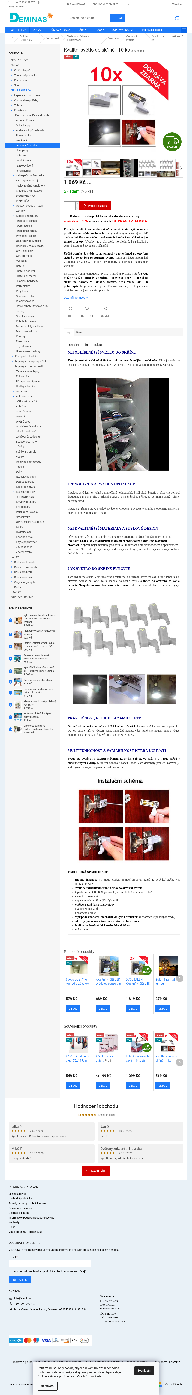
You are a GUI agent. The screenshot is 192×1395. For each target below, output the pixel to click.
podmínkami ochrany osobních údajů (64, 1271)
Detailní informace (74, 297)
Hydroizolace (23, 531)
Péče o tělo (20, 80)
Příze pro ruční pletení (28, 381)
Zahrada (19, 105)
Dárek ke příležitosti (25, 567)
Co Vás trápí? (22, 70)
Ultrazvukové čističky (28, 351)
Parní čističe (23, 286)
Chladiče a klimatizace (29, 190)
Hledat (117, 17)
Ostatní (20, 416)
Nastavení (47, 1386)
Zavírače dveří (24, 546)
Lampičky (22, 150)
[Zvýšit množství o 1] (77, 204)
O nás (12, 1226)
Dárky (17, 587)
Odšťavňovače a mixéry (29, 205)
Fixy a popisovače (26, 542)
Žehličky (21, 210)
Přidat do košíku (97, 205)
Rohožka (21, 406)
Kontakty (14, 1222)
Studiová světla (25, 296)
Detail (73, 1085)
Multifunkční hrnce (27, 331)
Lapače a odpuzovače (27, 95)
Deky (19, 471)
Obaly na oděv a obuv (28, 461)
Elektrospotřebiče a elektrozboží (33, 115)
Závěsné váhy (24, 551)
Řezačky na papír (26, 476)
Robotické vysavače (27, 321)
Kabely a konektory (27, 215)
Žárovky (21, 155)
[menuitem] (17, 30)
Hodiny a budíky (25, 386)
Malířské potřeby (25, 491)
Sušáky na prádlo (26, 451)
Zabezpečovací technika (30, 175)
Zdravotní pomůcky (25, 75)
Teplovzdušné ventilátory (30, 185)
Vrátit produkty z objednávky (25, 1231)
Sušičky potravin (25, 316)
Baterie (20, 265)
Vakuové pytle (24, 396)
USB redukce (24, 225)
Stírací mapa (23, 411)
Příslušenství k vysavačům (32, 306)
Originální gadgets (24, 582)
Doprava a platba (19, 1212)
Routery (20, 336)
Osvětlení (21, 140)
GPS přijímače (24, 255)
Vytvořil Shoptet (174, 1384)
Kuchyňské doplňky (26, 356)
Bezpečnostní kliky (27, 441)
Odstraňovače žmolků (29, 240)
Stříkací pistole (25, 496)
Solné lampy (23, 125)
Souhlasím (144, 1370)
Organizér (22, 391)
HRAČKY (15, 592)
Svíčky (19, 526)
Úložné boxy (23, 421)
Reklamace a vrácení (20, 1208)
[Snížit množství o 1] (77, 208)
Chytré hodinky (25, 250)
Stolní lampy (24, 170)
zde (99, 1376)
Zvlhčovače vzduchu (28, 436)
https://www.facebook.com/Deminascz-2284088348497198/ (50, 1309)
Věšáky (20, 456)
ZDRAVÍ (14, 65)
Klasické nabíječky (27, 280)
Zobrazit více (96, 1171)
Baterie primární (26, 275)
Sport (17, 85)
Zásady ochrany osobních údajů (27, 1203)
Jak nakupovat (76, 4)
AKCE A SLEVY (19, 60)
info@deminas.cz (24, 1298)
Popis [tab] (69, 332)
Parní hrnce (22, 341)
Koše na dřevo (24, 536)
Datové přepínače (27, 220)
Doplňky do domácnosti (29, 366)
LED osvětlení (25, 165)
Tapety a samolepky (27, 371)
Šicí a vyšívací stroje (27, 180)
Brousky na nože (25, 195)
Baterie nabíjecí (26, 271)
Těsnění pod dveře (26, 431)
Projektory (22, 291)
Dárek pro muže (23, 577)
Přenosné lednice (26, 235)
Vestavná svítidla (27, 145)
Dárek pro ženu (23, 572)
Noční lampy (24, 160)
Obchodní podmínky (105, 4)
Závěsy (20, 446)
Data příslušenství (27, 230)
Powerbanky (23, 135)
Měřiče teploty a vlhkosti (30, 326)
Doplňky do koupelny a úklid (31, 361)
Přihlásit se (20, 1279)
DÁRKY (14, 557)
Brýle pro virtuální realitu (30, 245)
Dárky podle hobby (25, 562)
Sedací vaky (23, 516)
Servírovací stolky (26, 501)
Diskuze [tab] (80, 332)
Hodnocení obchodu (96, 1106)
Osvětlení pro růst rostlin (30, 521)
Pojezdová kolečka (27, 511)
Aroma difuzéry (25, 120)
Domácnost (21, 110)
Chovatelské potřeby (26, 100)
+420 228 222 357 (24, 1303)
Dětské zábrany (25, 481)
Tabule (20, 466)
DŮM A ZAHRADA (20, 90)
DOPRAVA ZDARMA (21, 597)
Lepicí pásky (23, 506)
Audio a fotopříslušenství (30, 130)
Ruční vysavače (25, 300)
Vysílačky (21, 260)
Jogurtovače (23, 346)
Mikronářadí (23, 200)
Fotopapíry (22, 376)
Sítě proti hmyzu (25, 486)
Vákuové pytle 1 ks (28, 401)
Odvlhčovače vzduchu (29, 426)
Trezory (20, 311)
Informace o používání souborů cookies (31, 1217)
